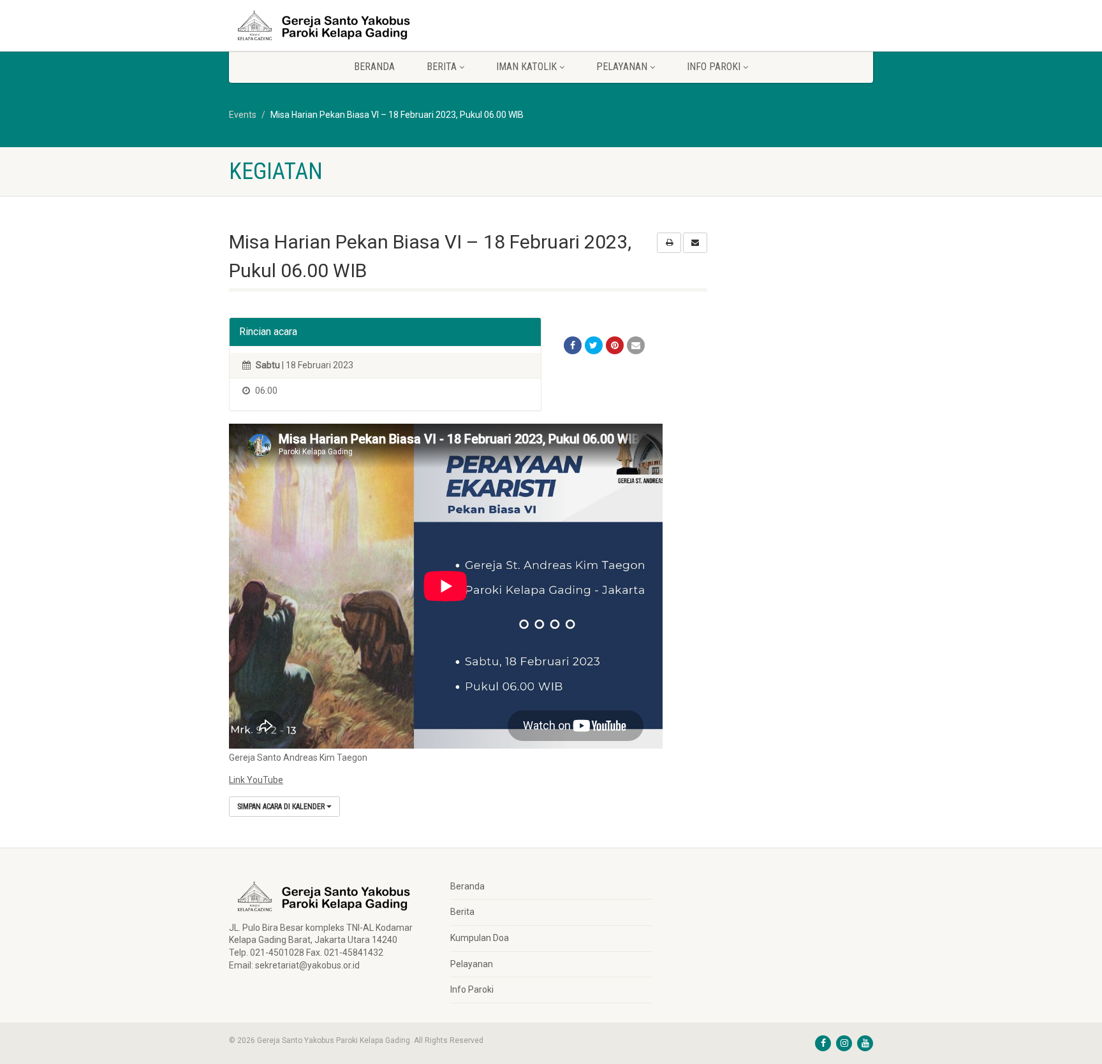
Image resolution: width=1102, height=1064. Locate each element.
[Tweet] (594, 345)
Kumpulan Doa (479, 938)
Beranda (374, 67)
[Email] (636, 345)
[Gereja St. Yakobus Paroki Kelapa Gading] (330, 25)
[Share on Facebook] (573, 345)
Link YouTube (256, 780)
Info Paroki (472, 989)
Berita (462, 912)
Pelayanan (471, 964)
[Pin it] (615, 345)
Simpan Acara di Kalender (282, 806)
